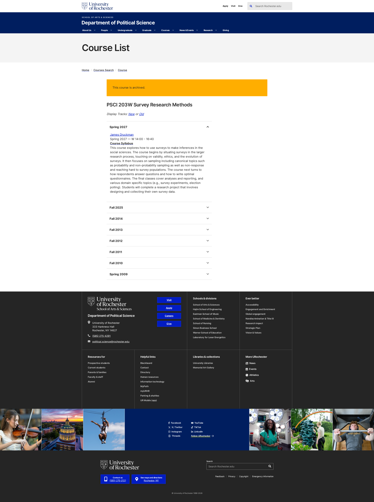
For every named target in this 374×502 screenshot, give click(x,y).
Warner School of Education (207, 332)
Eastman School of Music (206, 313)
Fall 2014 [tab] (116, 219)
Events (253, 369)
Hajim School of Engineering (207, 309)
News (252, 363)
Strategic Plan (253, 328)
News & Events (187, 30)
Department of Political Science (118, 23)
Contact (144, 367)
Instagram (177, 431)
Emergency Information (262, 476)
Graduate (146, 30)
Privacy (231, 476)
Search (209, 461)
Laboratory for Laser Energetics (209, 337)
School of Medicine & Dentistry (209, 318)
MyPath (144, 386)
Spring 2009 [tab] (119, 274)
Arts (252, 380)
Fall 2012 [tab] (116, 241)
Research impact (254, 323)
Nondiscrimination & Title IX (260, 318)
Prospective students (99, 363)
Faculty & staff (95, 376)
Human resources (149, 376)
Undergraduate (125, 30)
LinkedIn (198, 431)
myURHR (144, 391)
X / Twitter (177, 427)
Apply (225, 6)
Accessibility (252, 304)
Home (85, 70)
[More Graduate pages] (154, 30)
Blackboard (146, 363)
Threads (176, 435)
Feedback (220, 476)
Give (240, 6)
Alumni (91, 381)
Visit (233, 6)
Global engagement (255, 313)
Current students (96, 367)
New (131, 114)
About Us (86, 30)
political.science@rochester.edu (110, 341)
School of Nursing (202, 323)
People (104, 30)
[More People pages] (111, 30)
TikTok (197, 427)
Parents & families (97, 372)
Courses (165, 30)
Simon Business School (205, 328)
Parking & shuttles (149, 395)
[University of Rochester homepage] (97, 6)
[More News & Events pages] (197, 30)
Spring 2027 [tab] (118, 127)
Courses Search (104, 70)
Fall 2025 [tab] (116, 207)
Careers (169, 315)
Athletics (254, 375)
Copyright (243, 476)
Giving (226, 30)
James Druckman (122, 134)
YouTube (198, 422)
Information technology (152, 381)
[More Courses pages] (173, 30)
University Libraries (203, 363)
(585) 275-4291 (101, 336)
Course (122, 70)
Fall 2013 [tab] (116, 230)
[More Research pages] (216, 30)
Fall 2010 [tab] (116, 263)
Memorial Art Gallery (203, 367)
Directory (145, 372)
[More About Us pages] (94, 30)
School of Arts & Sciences (98, 17)
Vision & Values (253, 332)
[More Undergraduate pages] (135, 30)
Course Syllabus (121, 143)
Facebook (176, 422)
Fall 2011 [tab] (116, 252)
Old (141, 114)
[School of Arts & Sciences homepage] (110, 303)
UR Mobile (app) (148, 400)
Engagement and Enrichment (260, 309)
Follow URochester (200, 435)
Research (208, 30)
